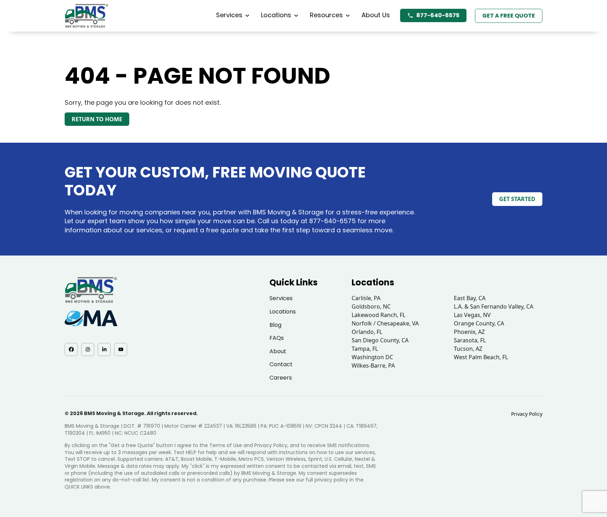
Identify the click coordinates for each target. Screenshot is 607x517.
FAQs (276, 338)
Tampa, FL (365, 349)
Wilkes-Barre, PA (373, 365)
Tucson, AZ (468, 349)
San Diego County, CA (380, 340)
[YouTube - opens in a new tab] (121, 349)
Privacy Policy (526, 414)
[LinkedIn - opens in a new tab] (104, 349)
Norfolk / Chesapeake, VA (385, 323)
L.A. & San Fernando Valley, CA (493, 306)
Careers (280, 378)
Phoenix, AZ (469, 332)
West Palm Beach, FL (481, 357)
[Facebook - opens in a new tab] (71, 349)
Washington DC (372, 357)
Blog (275, 325)
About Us (375, 15)
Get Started (517, 199)
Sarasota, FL (470, 340)
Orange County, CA (479, 323)
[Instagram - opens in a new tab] (87, 349)
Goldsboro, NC (371, 306)
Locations (276, 15)
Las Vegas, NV (472, 315)
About (277, 351)
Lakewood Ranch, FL (378, 315)
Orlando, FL (367, 332)
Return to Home (97, 119)
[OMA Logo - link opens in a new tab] (91, 318)
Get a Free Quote (508, 16)
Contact (281, 364)
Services (229, 15)
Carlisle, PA (366, 298)
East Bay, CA (469, 298)
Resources (326, 15)
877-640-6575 (437, 15)
